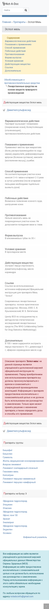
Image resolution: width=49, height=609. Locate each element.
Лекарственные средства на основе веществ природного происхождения (22, 89)
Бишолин (7, 454)
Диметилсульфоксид (19, 110)
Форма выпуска (13, 57)
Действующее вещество (17, 64)
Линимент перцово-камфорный (19, 482)
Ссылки (9, 67)
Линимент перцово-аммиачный (19, 478)
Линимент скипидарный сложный (20, 468)
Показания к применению (18, 44)
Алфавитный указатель (35, 537)
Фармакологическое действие (20, 41)
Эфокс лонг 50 (10, 515)
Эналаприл (8, 522)
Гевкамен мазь (10, 471)
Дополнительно (13, 70)
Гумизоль (8, 457)
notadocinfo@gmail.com (21, 596)
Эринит (6, 519)
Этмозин (7, 508)
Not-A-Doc (12, 3)
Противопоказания (14, 54)
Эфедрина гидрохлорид (15, 501)
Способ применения (15, 47)
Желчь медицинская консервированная (23, 461)
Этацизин (7, 504)
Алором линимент (12, 464)
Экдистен (7, 529)
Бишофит (7, 450)
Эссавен (7, 533)
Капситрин (8, 475)
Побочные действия (15, 51)
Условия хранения (14, 61)
